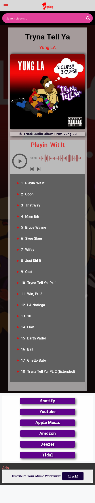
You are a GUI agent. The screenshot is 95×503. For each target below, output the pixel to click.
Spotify (47, 401)
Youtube (48, 412)
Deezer (47, 444)
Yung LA (47, 47)
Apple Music (47, 423)
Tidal (47, 455)
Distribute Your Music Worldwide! (36, 476)
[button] (19, 161)
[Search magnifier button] (88, 18)
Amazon (47, 434)
